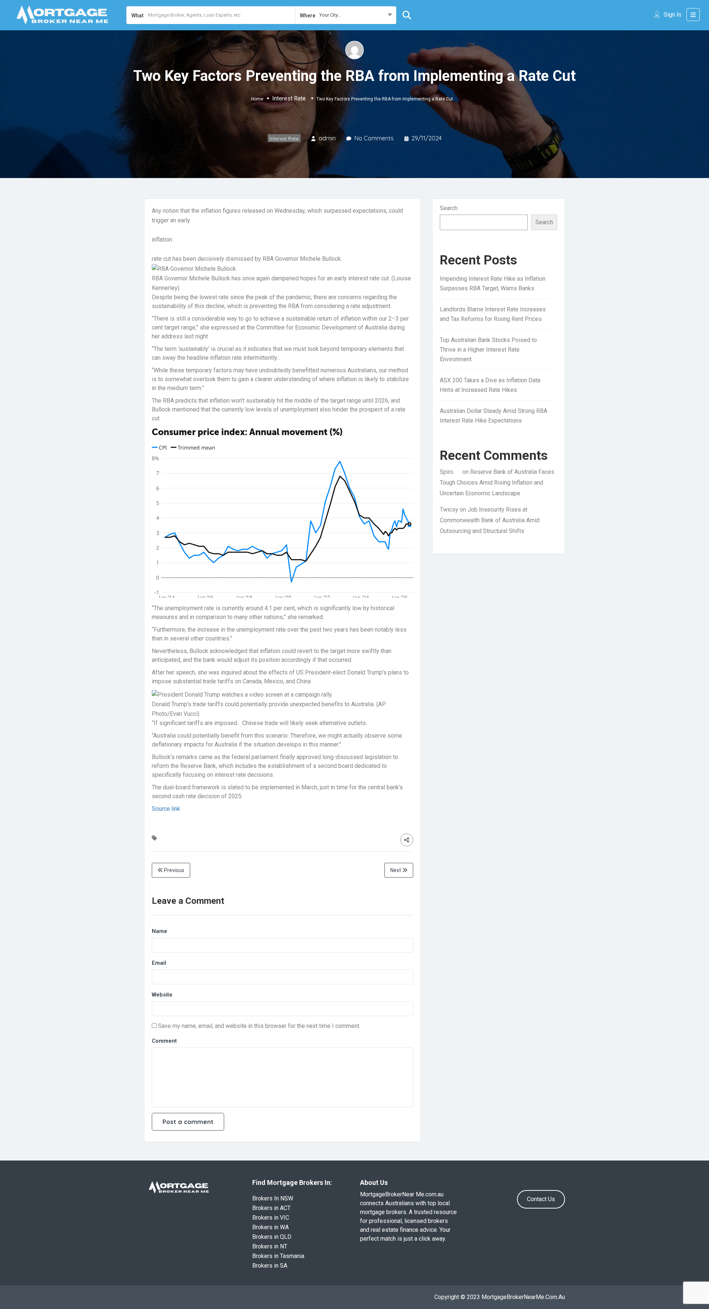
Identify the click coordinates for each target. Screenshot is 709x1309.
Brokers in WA (270, 1227)
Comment (164, 1041)
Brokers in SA (269, 1265)
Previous (173, 870)
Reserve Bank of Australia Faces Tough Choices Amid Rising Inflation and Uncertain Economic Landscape (497, 482)
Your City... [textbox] (330, 15)
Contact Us (541, 1199)
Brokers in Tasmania (278, 1256)
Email (159, 963)
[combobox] (345, 15)
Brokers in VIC (270, 1217)
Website (162, 994)
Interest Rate (289, 98)
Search (449, 208)
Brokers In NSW (272, 1198)
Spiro (446, 471)
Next (396, 870)
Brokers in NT (269, 1246)
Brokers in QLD (271, 1236)
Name (159, 931)
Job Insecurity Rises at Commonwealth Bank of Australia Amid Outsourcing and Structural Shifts (490, 520)
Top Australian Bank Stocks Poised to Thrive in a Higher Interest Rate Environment (488, 349)
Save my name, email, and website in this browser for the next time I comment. (259, 1025)
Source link (166, 808)
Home (257, 99)
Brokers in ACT (271, 1207)
